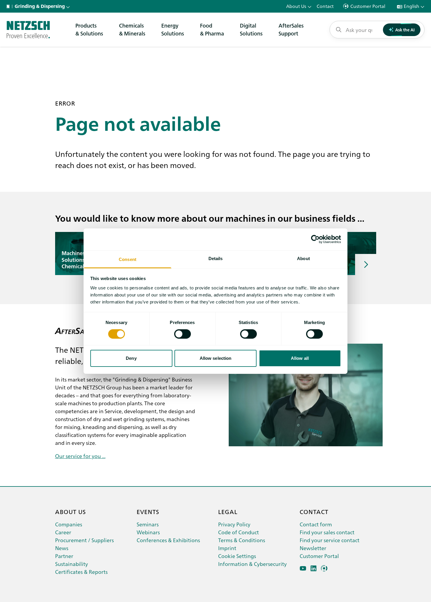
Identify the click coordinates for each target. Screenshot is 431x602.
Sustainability (71, 563)
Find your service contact (329, 540)
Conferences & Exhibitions (168, 540)
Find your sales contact (327, 532)
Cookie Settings (237, 555)
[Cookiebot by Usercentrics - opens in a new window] (315, 239)
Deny (131, 358)
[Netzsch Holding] (9, 6)
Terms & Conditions (241, 540)
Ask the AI (405, 30)
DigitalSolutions (251, 29)
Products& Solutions (89, 29)
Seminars (148, 524)
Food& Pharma (212, 29)
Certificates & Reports (81, 571)
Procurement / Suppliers (84, 540)
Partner (64, 555)
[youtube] (303, 568)
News (61, 548)
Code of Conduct (238, 532)
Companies (68, 524)
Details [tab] (215, 258)
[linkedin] (313, 568)
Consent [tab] (127, 259)
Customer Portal (319, 555)
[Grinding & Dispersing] (28, 30)
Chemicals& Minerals (132, 29)
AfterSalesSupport (291, 29)
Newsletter (313, 548)
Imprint (227, 548)
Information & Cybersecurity (252, 563)
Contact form (316, 524)
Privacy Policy (234, 524)
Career (63, 532)
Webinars (148, 532)
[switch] (182, 334)
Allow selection (216, 358)
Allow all (300, 358)
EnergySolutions (172, 29)
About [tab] (303, 258)
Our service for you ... (80, 455)
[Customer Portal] (324, 568)
